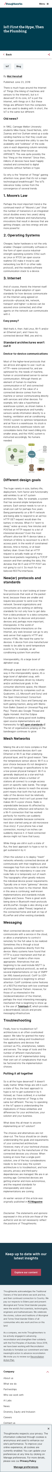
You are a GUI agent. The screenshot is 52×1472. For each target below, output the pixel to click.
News (6, 1406)
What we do (10, 1383)
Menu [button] (42, 4)
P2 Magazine (35, 1201)
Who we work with (13, 1394)
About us (8, 1378)
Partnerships (10, 1389)
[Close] (48, 1428)
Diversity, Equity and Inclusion (19, 1411)
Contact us (9, 1422)
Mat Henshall (14, 76)
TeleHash (23, 1006)
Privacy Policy (28, 1461)
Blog (18, 66)
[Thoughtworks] (13, 3)
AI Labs (7, 1400)
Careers (7, 1417)
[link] (26, 1272)
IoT (7, 66)
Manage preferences (26, 1467)
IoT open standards (32, 724)
